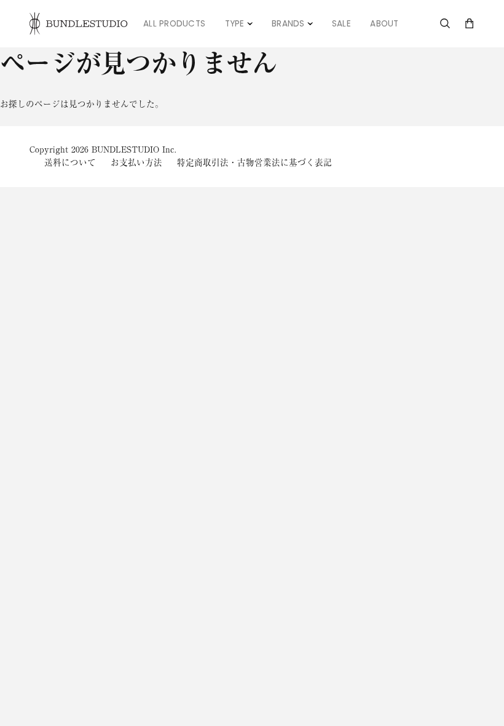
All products (174, 24)
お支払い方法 (136, 162)
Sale (341, 24)
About (384, 24)
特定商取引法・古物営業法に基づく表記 (254, 162)
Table (244, 16)
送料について (70, 162)
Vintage (295, 16)
